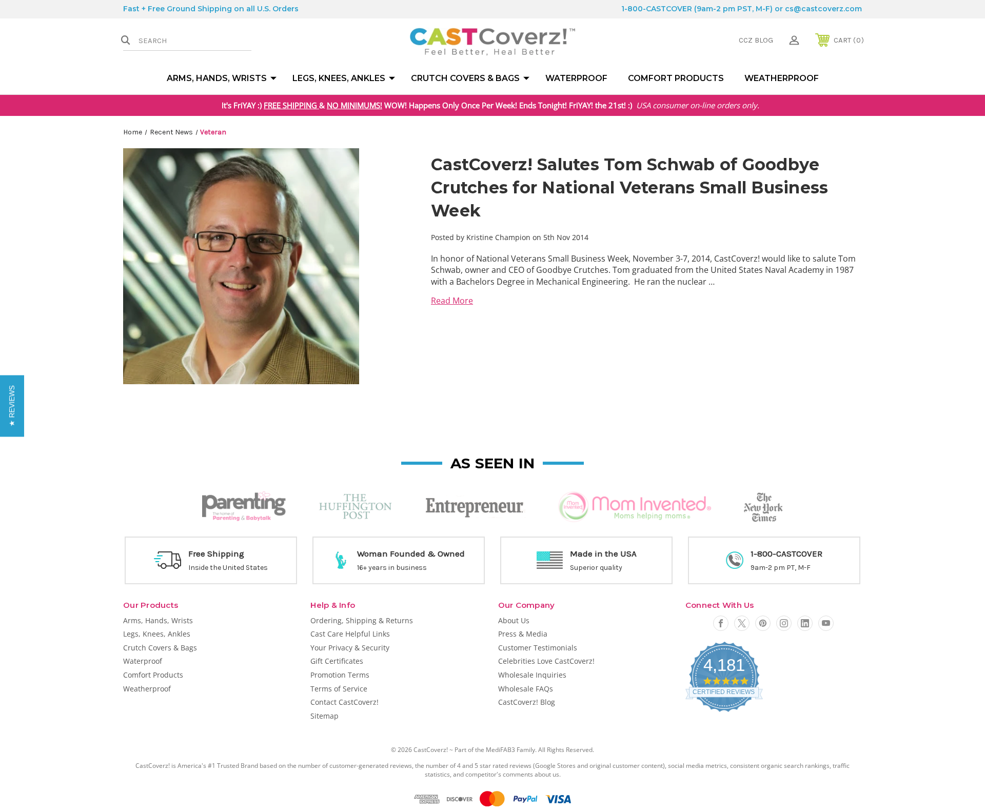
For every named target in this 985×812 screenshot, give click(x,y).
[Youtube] (826, 623)
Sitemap (324, 716)
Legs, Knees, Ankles (338, 78)
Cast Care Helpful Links (350, 634)
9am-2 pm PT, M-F (781, 567)
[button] (12, 406)
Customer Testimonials (537, 647)
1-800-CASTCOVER (656, 8)
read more (452, 300)
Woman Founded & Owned (411, 553)
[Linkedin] (805, 623)
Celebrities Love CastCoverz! (546, 661)
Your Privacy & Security (349, 647)
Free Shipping (216, 553)
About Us (513, 620)
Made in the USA (603, 553)
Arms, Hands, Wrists (217, 78)
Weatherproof (781, 78)
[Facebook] (720, 623)
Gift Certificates (336, 661)
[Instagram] (784, 623)
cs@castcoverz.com (823, 8)
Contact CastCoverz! (344, 702)
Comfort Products (676, 78)
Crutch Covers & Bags (465, 78)
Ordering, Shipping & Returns (361, 620)
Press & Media (522, 634)
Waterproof (576, 78)
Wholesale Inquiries (532, 675)
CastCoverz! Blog (526, 702)
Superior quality (596, 567)
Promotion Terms (339, 675)
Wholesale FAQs (525, 689)
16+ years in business (392, 567)
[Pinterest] (763, 623)
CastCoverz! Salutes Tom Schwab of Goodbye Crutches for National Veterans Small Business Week (629, 187)
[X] (742, 623)
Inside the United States (228, 567)
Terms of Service (338, 689)
